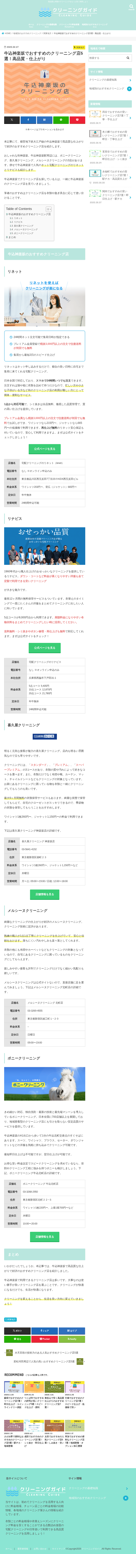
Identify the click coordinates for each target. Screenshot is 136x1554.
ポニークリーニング (23, 233)
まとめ (12, 237)
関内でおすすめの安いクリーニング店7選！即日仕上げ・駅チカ (109, 197)
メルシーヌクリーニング (26, 229)
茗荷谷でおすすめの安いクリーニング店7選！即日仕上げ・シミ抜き (109, 157)
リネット (18, 218)
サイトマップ (58, 1549)
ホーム (31, 25)
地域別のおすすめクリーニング (94, 25)
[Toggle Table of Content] (47, 209)
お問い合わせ (40, 1549)
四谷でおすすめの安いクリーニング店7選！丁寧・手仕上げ (109, 117)
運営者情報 (22, 1549)
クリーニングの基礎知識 (47, 25)
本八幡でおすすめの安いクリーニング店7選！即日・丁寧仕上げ (109, 137)
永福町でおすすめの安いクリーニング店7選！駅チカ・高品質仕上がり (109, 177)
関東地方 (12, 1319)
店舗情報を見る (44, 894)
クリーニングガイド (91, 1549)
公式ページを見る (44, 448)
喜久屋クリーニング (23, 226)
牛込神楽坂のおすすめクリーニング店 (29, 214)
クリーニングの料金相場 (69, 25)
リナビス (18, 222)
